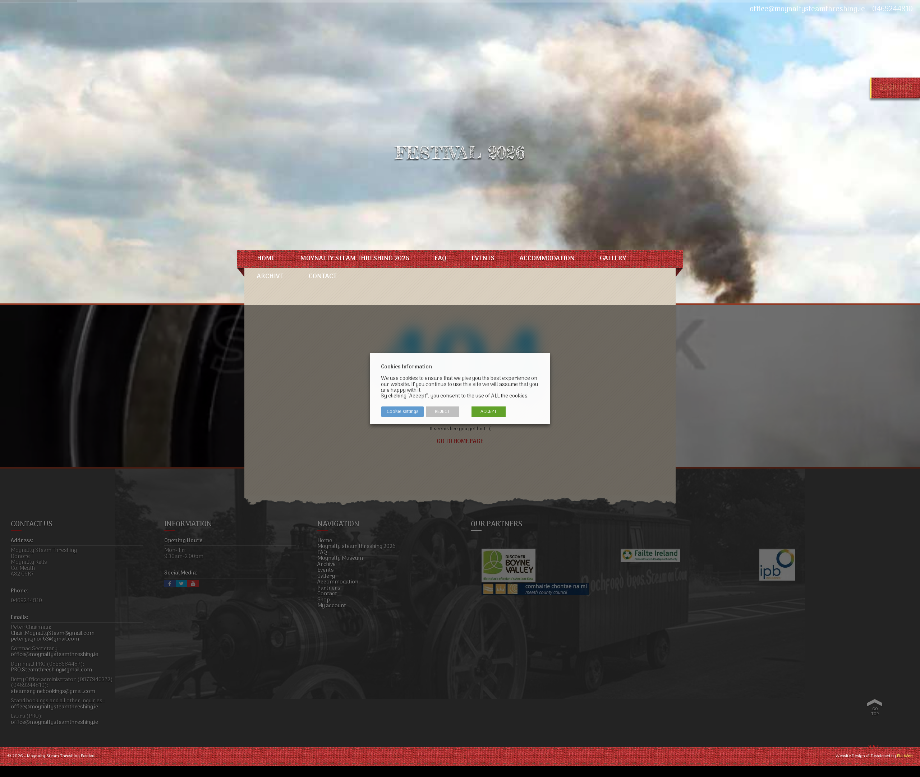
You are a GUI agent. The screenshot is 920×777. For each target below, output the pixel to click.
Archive (270, 276)
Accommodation (547, 258)
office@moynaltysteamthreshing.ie (807, 9)
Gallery (613, 258)
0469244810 (892, 9)
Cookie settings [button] (402, 411)
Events (483, 258)
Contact (323, 276)
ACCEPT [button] (488, 411)
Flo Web (905, 756)
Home (266, 258)
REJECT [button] (442, 411)
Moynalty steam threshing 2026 (354, 258)
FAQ (440, 258)
